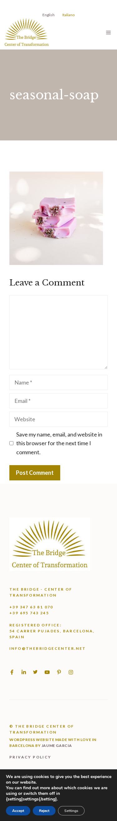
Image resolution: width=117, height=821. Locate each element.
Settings (71, 810)
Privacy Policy (30, 757)
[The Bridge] (26, 32)
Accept (18, 810)
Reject (44, 810)
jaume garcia (56, 745)
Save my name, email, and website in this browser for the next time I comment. (59, 443)
